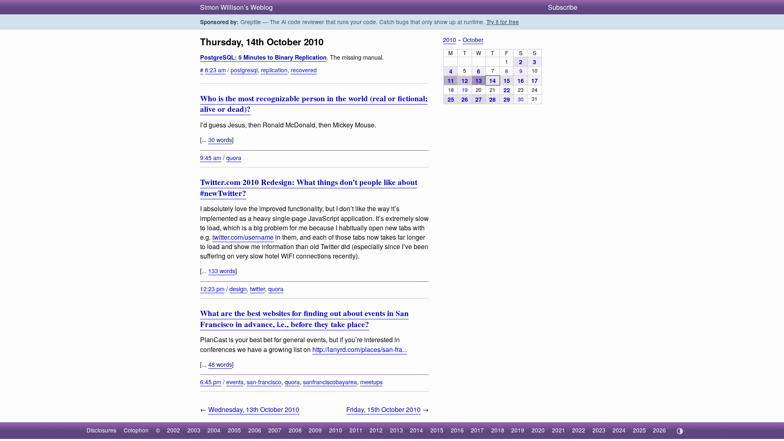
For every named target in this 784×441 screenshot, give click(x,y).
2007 (274, 430)
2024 (619, 430)
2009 (315, 430)
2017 (477, 430)
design (238, 288)
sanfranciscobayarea (330, 381)
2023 (599, 430)
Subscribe (562, 7)
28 (492, 99)
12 (464, 80)
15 (506, 80)
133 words (221, 270)
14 (492, 80)
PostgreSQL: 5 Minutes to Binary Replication (263, 57)
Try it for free (502, 22)
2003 (193, 430)
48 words (220, 364)
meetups (371, 381)
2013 (396, 430)
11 (451, 80)
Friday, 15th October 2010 (383, 409)
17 (534, 80)
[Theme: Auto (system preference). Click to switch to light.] (679, 431)
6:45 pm (210, 381)
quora (233, 157)
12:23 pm (212, 288)
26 (464, 99)
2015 (436, 430)
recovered (304, 70)
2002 (173, 430)
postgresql (244, 70)
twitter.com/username (243, 237)
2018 (497, 430)
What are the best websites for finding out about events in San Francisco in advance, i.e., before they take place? (304, 318)
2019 (517, 430)
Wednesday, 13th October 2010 (253, 409)
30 (520, 99)
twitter (257, 288)
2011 (356, 430)
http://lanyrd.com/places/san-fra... (359, 349)
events (234, 381)
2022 (578, 430)
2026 (659, 430)
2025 (639, 430)
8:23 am (215, 70)
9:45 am (210, 157)
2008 (295, 430)
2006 (254, 430)
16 (520, 80)
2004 (213, 430)
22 (506, 90)
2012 (376, 430)
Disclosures (101, 430)
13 (478, 80)
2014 (416, 430)
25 (451, 99)
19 (465, 90)
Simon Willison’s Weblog (236, 7)
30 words (220, 139)
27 (478, 99)
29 (506, 99)
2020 (538, 430)
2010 (449, 39)
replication (274, 70)
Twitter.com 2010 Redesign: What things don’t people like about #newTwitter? (308, 187)
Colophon (136, 430)
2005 (234, 430)
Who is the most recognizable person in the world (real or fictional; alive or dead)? (314, 104)
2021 (558, 430)
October (473, 39)
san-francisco (264, 381)
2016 (457, 430)
